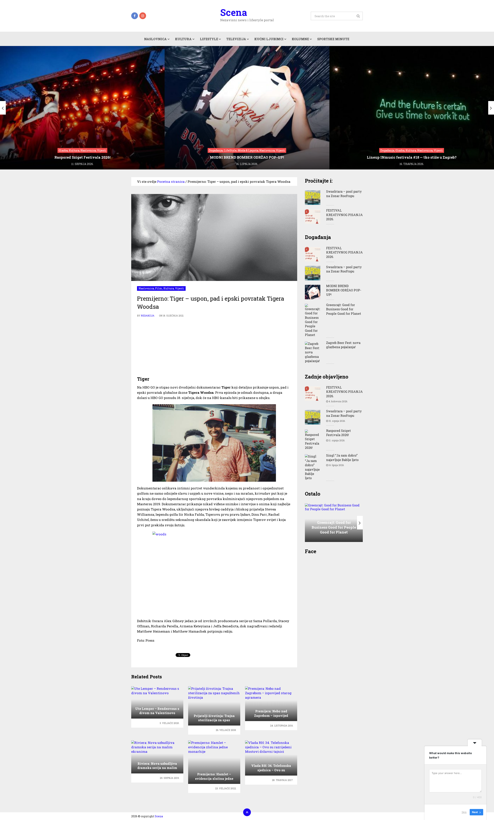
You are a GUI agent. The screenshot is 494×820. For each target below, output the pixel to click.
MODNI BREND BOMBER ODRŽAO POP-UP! (343, 290)
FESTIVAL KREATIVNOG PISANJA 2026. (344, 214)
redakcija (147, 315)
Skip (464, 812)
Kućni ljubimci (268, 39)
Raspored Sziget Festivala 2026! (338, 433)
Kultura (183, 39)
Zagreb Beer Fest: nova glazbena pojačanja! (343, 345)
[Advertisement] (214, 347)
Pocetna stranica (171, 181)
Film (158, 288)
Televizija (236, 39)
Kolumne (300, 39)
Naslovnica (155, 39)
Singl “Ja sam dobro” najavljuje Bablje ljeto (342, 457)
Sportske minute (333, 39)
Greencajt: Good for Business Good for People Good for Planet (343, 309)
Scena (233, 12)
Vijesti (179, 288)
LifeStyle (209, 39)
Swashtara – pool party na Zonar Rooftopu (344, 193)
